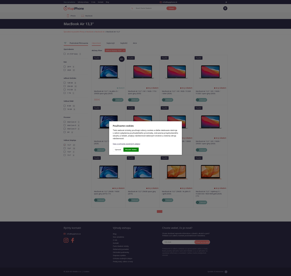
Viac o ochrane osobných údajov (126, 144)
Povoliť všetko (131, 150)
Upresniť (118, 150)
